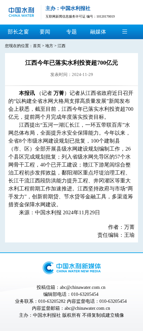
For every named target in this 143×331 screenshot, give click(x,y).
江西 (62, 45)
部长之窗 (18, 31)
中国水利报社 (47, 315)
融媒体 (98, 31)
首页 (37, 45)
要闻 (45, 31)
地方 (49, 45)
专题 (71, 31)
